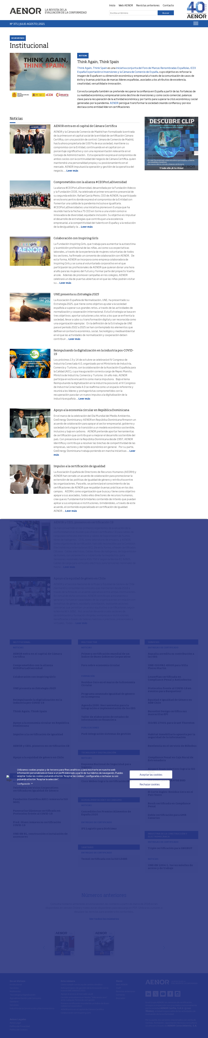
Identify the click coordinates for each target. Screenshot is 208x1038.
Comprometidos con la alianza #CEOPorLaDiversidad (90, 182)
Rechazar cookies (150, 784)
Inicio (112, 5)
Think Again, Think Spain (92, 68)
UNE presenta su (76, 294)
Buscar (165, 12)
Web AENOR (126, 5)
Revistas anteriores (148, 5)
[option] (171, 143)
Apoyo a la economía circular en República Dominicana (91, 410)
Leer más (72, 170)
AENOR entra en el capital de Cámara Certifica (85, 126)
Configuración (25, 783)
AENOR (114, 103)
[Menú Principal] (195, 23)
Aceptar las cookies (151, 774)
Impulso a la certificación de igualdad (79, 466)
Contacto (168, 5)
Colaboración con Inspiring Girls (76, 238)
